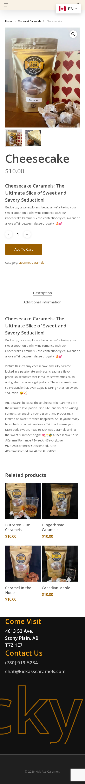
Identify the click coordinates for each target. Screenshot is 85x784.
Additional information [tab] (42, 302)
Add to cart (23, 249)
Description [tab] (42, 292)
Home (9, 21)
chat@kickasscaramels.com (35, 671)
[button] (6, 5)
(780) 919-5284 (21, 662)
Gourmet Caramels (29, 21)
